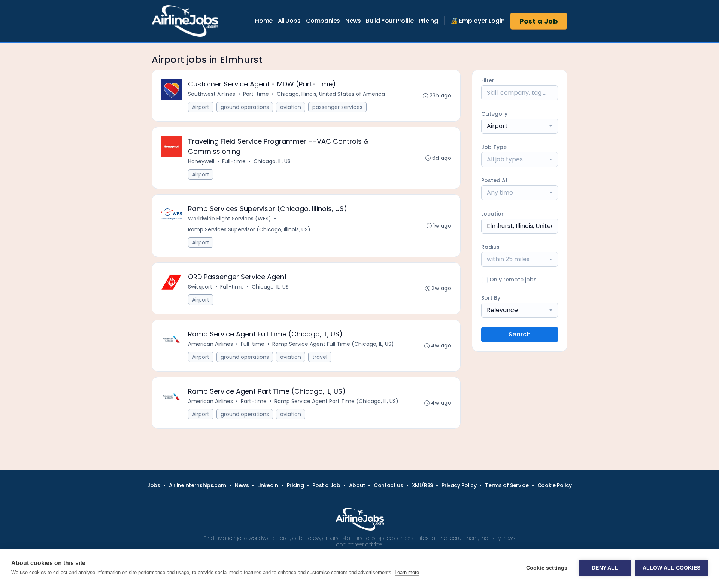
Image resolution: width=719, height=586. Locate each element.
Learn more (407, 572)
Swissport (200, 286)
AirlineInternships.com (197, 485)
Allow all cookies (671, 568)
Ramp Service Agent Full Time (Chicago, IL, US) (333, 344)
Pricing (428, 20)
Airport (200, 107)
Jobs (153, 485)
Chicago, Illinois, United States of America (331, 94)
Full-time (234, 161)
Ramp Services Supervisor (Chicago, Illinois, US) (249, 229)
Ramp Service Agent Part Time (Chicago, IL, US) (336, 401)
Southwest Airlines (211, 94)
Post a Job (538, 21)
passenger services (337, 107)
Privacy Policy (459, 485)
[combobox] (519, 126)
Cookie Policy (554, 485)
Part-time (256, 94)
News (353, 20)
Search (520, 334)
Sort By (490, 298)
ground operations (245, 107)
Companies (323, 20)
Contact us (388, 485)
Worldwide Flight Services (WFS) (229, 218)
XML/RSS (422, 485)
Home (263, 20)
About (357, 485)
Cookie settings (547, 568)
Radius (490, 247)
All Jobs (289, 20)
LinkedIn (267, 485)
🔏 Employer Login (477, 20)
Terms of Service (506, 485)
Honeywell (201, 161)
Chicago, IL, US (272, 161)
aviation (290, 107)
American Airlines (210, 344)
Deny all (605, 568)
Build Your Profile (389, 20)
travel (319, 357)
